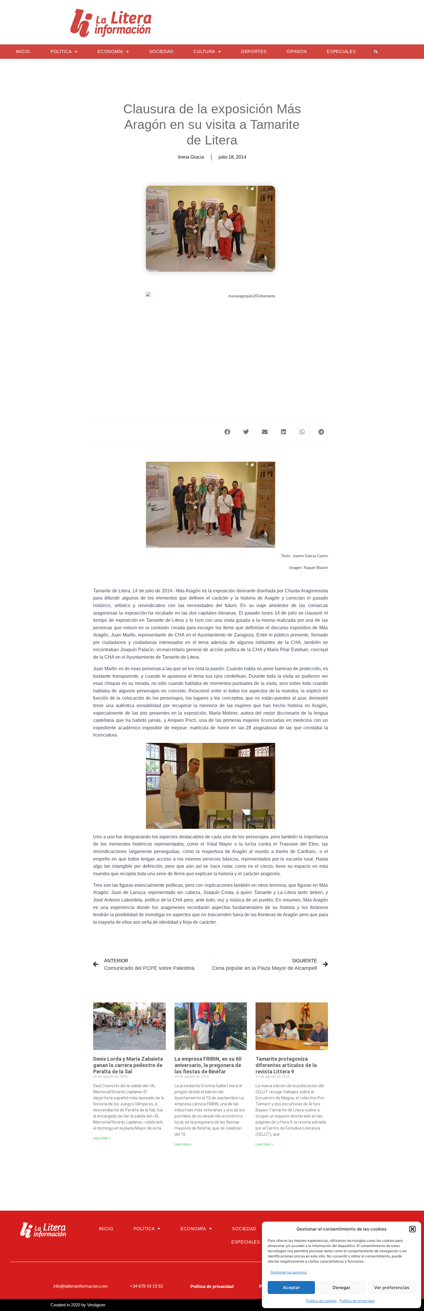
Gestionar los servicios (289, 1272)
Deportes (254, 51)
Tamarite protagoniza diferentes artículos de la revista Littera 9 (286, 1065)
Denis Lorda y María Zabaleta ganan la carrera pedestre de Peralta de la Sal (128, 1065)
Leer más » (102, 1138)
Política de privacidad (356, 1301)
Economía (110, 51)
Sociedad (161, 51)
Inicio (23, 51)
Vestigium (96, 1304)
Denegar (341, 1287)
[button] (412, 1229)
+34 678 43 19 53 (146, 1286)
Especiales (341, 51)
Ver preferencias (391, 1287)
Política (61, 51)
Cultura (204, 51)
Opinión (297, 51)
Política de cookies (321, 1301)
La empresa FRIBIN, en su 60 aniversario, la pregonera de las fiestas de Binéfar (208, 1065)
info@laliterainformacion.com (80, 1286)
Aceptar (291, 1287)
